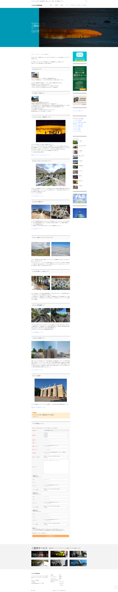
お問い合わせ (35, 416)
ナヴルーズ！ (81, 170)
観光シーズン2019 (81, 155)
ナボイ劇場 (80, 150)
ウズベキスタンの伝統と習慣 (77, 126)
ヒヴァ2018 (80, 160)
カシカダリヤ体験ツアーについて (36, 228)
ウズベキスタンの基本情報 (77, 120)
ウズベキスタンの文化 (76, 128)
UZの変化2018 (81, 165)
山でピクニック (81, 180)
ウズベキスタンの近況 (79, 123)
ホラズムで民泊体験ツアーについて (37, 332)
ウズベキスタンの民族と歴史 (77, 125)
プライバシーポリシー (53, 576)
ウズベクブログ (61, 583)
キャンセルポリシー (53, 578)
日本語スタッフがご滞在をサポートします (38, 407)
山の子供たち (81, 185)
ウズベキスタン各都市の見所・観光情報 (79, 122)
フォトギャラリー (61, 581)
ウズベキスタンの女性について (78, 110)
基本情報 (60, 576)
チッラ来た (80, 140)
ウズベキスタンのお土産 (77, 131)
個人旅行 (60, 578)
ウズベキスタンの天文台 (82, 145)
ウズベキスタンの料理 (76, 129)
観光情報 (74, 123)
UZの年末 (80, 175)
